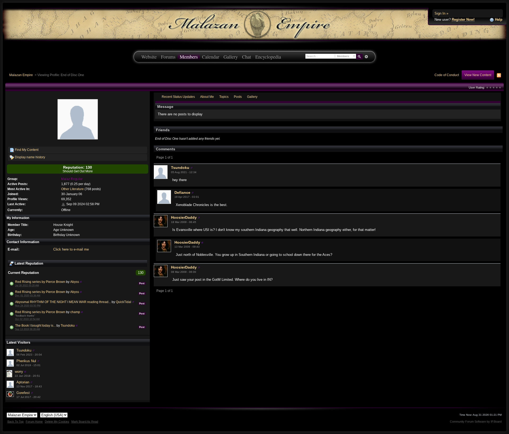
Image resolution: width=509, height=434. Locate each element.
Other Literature (72, 189)
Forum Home (34, 421)
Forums (168, 57)
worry (19, 372)
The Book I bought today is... (35, 325)
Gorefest (23, 393)
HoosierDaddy (184, 217)
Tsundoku (68, 325)
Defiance (182, 192)
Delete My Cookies (57, 421)
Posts (238, 96)
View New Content (477, 75)
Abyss (74, 281)
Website (149, 57)
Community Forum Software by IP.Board (476, 421)
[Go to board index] (254, 24)
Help (498, 19)
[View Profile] (81, 281)
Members (189, 57)
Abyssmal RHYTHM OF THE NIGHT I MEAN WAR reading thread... (63, 302)
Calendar (210, 57)
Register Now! (463, 19)
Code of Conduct (447, 75)
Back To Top (15, 421)
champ (75, 312)
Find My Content (26, 149)
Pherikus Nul (26, 361)
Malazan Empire (21, 75)
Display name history (29, 157)
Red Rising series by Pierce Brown (40, 281)
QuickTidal (123, 302)
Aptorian (22, 382)
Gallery (230, 57)
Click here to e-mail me (71, 249)
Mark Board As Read (84, 421)
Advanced (366, 56)
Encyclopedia (268, 57)
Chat (246, 57)
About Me (207, 96)
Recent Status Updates (178, 96)
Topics (224, 96)
